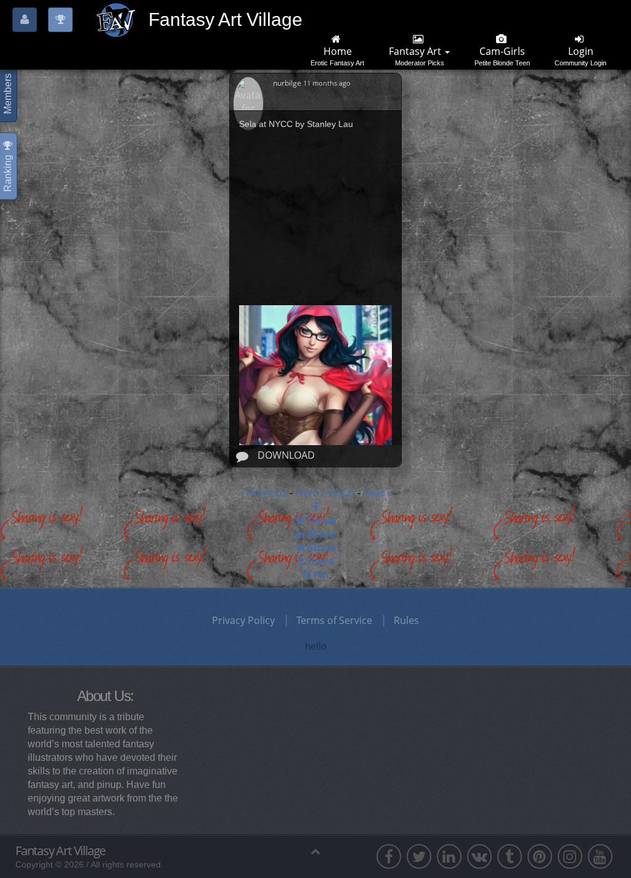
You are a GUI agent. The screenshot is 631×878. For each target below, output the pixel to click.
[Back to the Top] (315, 851)
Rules (406, 620)
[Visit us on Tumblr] (509, 856)
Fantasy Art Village (60, 851)
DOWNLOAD (286, 455)
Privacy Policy (243, 620)
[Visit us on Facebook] (389, 856)
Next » (377, 492)
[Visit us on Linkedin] (449, 856)
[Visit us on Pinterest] (539, 856)
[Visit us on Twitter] (419, 856)
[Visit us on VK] (479, 856)
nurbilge (288, 83)
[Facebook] (315, 507)
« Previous (263, 492)
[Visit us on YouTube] (600, 856)
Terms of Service (334, 620)
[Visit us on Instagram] (570, 856)
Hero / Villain (326, 492)
